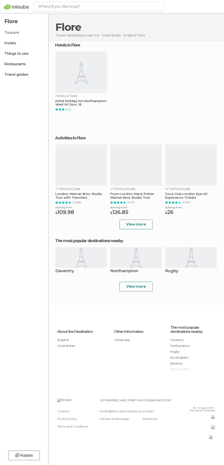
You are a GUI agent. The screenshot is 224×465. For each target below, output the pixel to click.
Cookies (63, 411)
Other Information (128, 332)
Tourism (11, 33)
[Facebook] (195, 401)
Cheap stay (122, 340)
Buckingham (179, 357)
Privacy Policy (67, 419)
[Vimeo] (206, 401)
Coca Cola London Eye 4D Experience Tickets (186, 196)
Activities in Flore (70, 138)
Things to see (16, 53)
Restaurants (15, 64)
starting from (63, 207)
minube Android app (114, 419)
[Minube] (16, 7)
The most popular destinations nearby (89, 241)
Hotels (10, 43)
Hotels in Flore (67, 45)
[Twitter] (200, 401)
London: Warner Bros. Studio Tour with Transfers (78, 196)
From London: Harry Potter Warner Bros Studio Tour (132, 196)
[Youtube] (212, 401)
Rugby (171, 271)
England (63, 340)
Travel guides (16, 74)
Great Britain (66, 345)
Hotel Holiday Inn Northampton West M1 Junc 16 (81, 103)
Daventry (64, 271)
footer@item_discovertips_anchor (124, 411)
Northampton (124, 271)
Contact (148, 411)
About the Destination (75, 332)
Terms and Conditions (72, 426)
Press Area (150, 419)
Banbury (176, 363)
